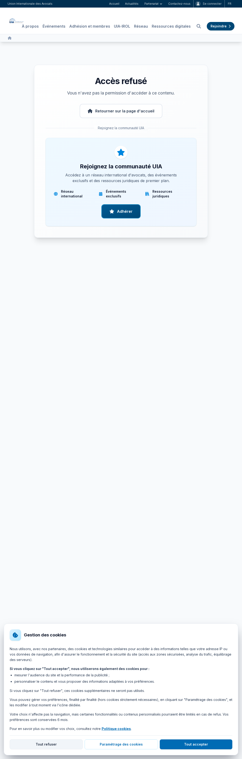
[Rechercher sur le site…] (198, 26)
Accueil (114, 3)
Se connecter (212, 3)
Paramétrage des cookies (121, 744)
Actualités (131, 3)
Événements (54, 26)
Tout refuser (46, 744)
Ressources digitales (171, 26)
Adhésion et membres (89, 26)
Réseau (141, 26)
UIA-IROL (122, 26)
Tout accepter (196, 744)
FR (229, 3)
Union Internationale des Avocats (30, 3)
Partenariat (151, 3)
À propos (30, 26)
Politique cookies (116, 729)
